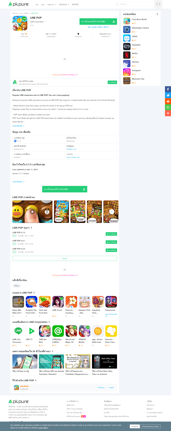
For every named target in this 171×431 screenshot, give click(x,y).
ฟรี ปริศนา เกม (71, 149)
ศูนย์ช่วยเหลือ (152, 416)
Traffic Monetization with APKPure (116, 416)
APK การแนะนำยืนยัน (75, 409)
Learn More (43, 427)
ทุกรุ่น (65, 258)
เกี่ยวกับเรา (150, 405)
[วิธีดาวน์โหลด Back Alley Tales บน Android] (104, 361)
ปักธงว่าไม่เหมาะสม (72, 157)
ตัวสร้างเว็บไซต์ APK (111, 409)
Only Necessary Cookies (150, 426)
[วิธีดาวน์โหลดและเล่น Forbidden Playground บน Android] (78, 361)
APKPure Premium (73, 416)
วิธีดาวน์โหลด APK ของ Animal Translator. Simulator (51, 372)
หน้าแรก (15, 13)
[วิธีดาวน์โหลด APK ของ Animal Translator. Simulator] (51, 361)
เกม (21, 13)
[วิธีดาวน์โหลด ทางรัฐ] (24, 361)
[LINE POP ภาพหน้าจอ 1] (78, 211)
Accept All (134, 426)
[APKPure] (18, 4)
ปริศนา (26, 13)
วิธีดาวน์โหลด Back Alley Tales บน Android (102, 372)
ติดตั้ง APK (70, 405)
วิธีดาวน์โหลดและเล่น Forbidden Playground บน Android (76, 373)
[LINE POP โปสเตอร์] (61, 211)
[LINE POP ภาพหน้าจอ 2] (94, 211)
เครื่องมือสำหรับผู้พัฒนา (112, 405)
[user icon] (158, 4)
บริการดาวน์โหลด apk (74, 412)
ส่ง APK (107, 412)
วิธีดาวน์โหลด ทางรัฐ (20, 371)
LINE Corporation (37, 21)
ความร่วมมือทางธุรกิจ (154, 412)
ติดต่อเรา (150, 409)
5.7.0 (19, 141)
